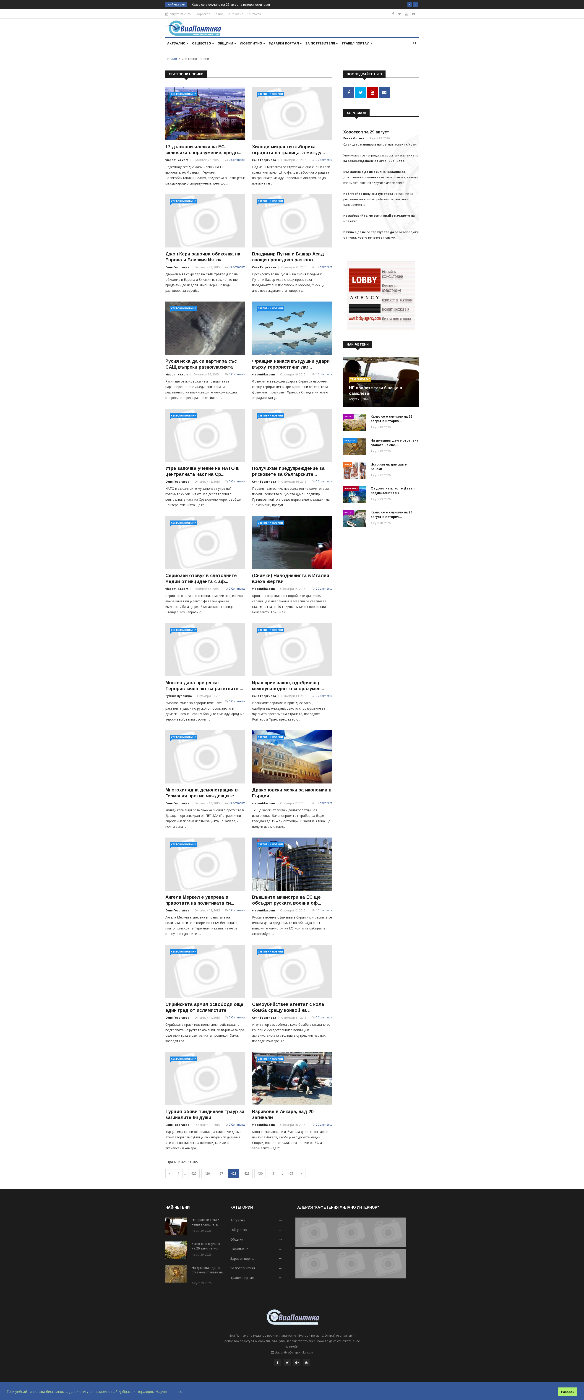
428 (233, 1173)
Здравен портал (284, 43)
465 (290, 1173)
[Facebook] (393, 14)
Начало (171, 59)
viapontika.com (176, 160)
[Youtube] (406, 14)
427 (220, 1173)
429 (247, 1173)
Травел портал (356, 43)
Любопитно (251, 43)
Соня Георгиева (264, 160)
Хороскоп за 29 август (366, 132)
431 (273, 1173)
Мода (347, 464)
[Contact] (413, 14)
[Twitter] (399, 14)
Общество (202, 43)
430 (260, 1173)
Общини (226, 43)
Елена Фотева (354, 138)
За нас (218, 14)
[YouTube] (306, 1362)
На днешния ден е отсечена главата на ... (207, 1272)
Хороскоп (203, 14)
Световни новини (183, 94)
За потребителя (320, 43)
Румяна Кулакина (178, 696)
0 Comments (237, 160)
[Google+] (296, 1362)
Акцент (348, 416)
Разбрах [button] (567, 1392)
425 (194, 1173)
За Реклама (235, 14)
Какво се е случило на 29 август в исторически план (231, 4)
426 (207, 1173)
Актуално (176, 43)
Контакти (254, 14)
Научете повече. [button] (169, 1392)
